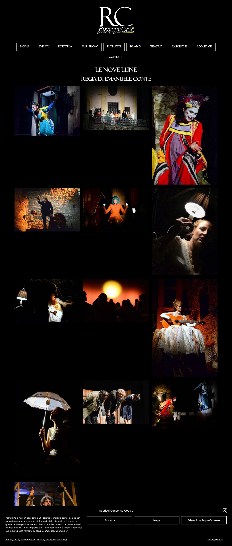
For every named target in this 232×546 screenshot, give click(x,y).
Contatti (116, 57)
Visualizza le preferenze (204, 520)
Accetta (109, 520)
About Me (204, 47)
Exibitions (179, 47)
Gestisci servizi (215, 539)
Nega (156, 520)
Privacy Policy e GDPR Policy (20, 539)
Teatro (156, 47)
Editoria (65, 47)
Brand (135, 47)
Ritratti (114, 47)
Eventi (43, 47)
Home (24, 47)
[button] (225, 510)
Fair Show (90, 47)
